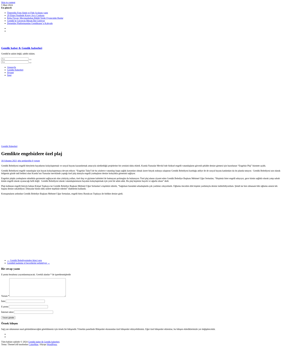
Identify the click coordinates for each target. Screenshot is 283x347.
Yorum (5, 296)
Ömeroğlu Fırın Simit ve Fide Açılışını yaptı (27, 12)
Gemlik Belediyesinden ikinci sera (24, 260)
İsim (3, 301)
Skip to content (8, 2)
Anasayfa (11, 67)
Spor (9, 75)
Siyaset (10, 72)
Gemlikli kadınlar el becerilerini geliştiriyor (28, 263)
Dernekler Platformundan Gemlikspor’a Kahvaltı (30, 23)
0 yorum (36, 160)
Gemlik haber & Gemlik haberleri (21, 48)
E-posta (4, 306)
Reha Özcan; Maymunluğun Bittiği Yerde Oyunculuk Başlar (35, 18)
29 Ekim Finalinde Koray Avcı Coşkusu (25, 15)
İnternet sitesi (7, 312)
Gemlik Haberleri (15, 70)
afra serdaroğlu (25, 160)
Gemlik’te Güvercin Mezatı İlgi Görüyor (26, 20)
